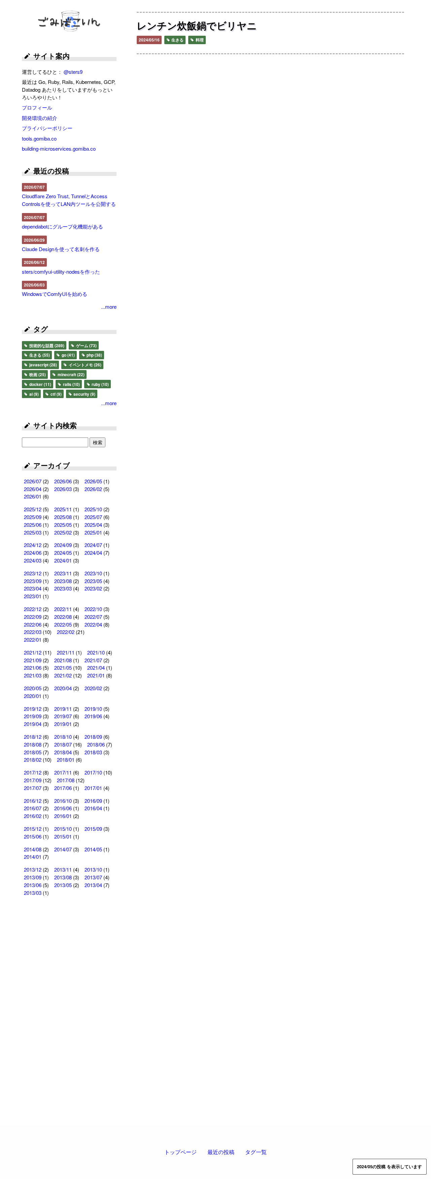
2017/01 (93, 787)
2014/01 (32, 856)
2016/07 (32, 808)
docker (39, 384)
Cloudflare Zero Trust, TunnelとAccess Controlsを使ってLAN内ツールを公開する (69, 199)
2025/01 (93, 532)
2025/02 (63, 532)
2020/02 (93, 688)
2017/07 (32, 787)
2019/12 (32, 708)
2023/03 (63, 588)
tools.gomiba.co (39, 138)
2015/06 (32, 836)
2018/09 (93, 736)
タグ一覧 (256, 1152)
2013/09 (32, 877)
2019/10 (93, 708)
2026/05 (93, 481)
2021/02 (63, 675)
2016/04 (93, 808)
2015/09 (93, 828)
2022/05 (63, 624)
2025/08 (63, 516)
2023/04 (32, 588)
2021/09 (32, 660)
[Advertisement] (69, 1010)
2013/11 (63, 869)
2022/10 (93, 608)
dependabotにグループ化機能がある (62, 226)
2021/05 (63, 667)
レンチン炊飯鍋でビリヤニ (197, 25)
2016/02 (32, 815)
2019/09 (32, 716)
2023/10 (93, 573)
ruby (100, 384)
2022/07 (93, 616)
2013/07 (93, 877)
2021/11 (65, 652)
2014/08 (32, 849)
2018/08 (32, 744)
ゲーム (86, 345)
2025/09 (32, 516)
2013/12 (32, 869)
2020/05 (32, 688)
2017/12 (32, 772)
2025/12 (32, 509)
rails (71, 384)
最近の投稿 (220, 1152)
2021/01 (96, 675)
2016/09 (93, 800)
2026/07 (32, 481)
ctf (55, 394)
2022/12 (32, 608)
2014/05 (93, 849)
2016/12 (32, 800)
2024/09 (63, 544)
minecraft (71, 374)
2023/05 (93, 580)
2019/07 (63, 716)
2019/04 (32, 723)
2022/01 (32, 639)
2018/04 (63, 752)
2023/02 (93, 588)
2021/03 (32, 675)
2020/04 (63, 688)
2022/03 (32, 631)
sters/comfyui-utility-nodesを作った (61, 271)
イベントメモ (84, 365)
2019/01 (63, 723)
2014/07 (63, 849)
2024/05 (63, 552)
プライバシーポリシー (47, 127)
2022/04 (93, 624)
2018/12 (32, 736)
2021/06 (32, 667)
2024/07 (93, 544)
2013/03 (32, 892)
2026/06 (63, 481)
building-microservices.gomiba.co (59, 148)
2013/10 (93, 869)
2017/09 (32, 780)
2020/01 (32, 695)
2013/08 (63, 877)
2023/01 (32, 596)
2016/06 (63, 808)
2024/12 (32, 544)
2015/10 (63, 828)
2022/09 (32, 616)
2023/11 (63, 573)
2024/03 (32, 560)
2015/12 (32, 828)
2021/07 (93, 660)
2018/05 (32, 752)
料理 (199, 40)
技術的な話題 (46, 345)
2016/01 (63, 815)
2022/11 (63, 608)
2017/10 (93, 772)
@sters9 (73, 71)
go (68, 355)
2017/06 (63, 787)
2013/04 (93, 884)
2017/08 (65, 780)
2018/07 (63, 744)
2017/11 (63, 772)
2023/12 (32, 573)
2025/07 (93, 516)
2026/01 (32, 496)
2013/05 (63, 884)
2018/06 (96, 744)
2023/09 (32, 580)
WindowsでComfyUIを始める (54, 293)
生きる (177, 40)
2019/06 (93, 716)
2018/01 (65, 759)
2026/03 (63, 488)
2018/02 (32, 759)
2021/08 (63, 660)
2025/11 (63, 509)
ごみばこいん (69, 22)
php (94, 355)
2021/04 (96, 667)
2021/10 (96, 652)
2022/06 (32, 624)
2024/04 (93, 552)
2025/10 (93, 509)
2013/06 (32, 884)
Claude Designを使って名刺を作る (61, 248)
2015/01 (63, 836)
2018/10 (63, 736)
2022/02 (65, 631)
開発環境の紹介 (39, 117)
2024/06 (32, 552)
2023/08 (63, 580)
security (83, 394)
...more (109, 306)
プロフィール (37, 107)
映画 (37, 374)
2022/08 (63, 616)
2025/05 (63, 524)
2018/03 (93, 752)
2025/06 (32, 524)
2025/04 (93, 524)
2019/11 (63, 708)
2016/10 (63, 800)
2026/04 (32, 488)
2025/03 (32, 532)
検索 (97, 442)
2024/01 (63, 560)
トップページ (180, 1152)
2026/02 (93, 488)
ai (33, 394)
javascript (42, 365)
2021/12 (32, 652)
